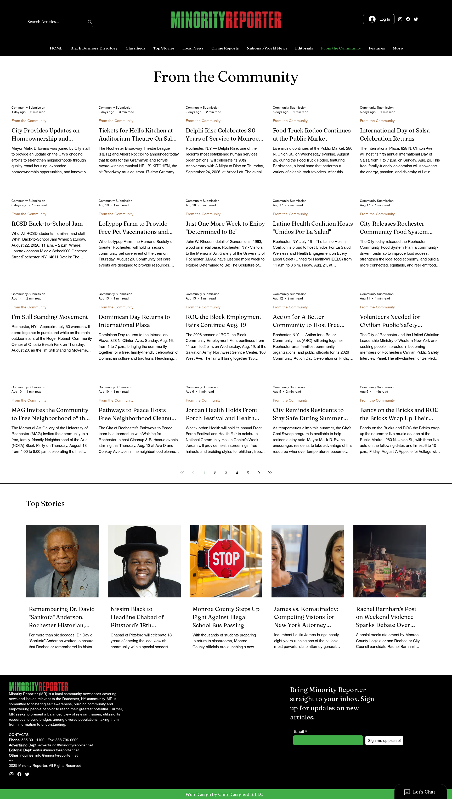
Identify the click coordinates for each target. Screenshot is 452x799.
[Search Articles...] (89, 22)
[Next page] (259, 473)
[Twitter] (416, 19)
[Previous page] (193, 473)
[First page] (182, 473)
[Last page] (270, 473)
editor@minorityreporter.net (56, 750)
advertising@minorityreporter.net (65, 745)
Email (298, 731)
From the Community (29, 121)
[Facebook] (408, 19)
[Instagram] (400, 19)
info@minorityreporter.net (56, 755)
